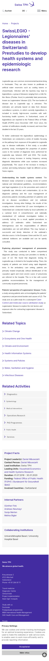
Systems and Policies (15, 361)
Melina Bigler (10, 515)
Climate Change (12, 331)
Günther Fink (10, 506)
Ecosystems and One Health (18, 338)
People (4, 621)
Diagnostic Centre (9, 591)
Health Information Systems (18, 353)
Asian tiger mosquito (10, 599)
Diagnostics (11, 394)
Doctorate (6, 607)
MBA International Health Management (17, 612)
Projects (15, 23)
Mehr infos (24, 653)
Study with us (7, 605)
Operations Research (15, 416)
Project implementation (11, 596)
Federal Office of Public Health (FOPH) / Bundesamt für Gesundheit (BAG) (23, 481)
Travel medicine (8, 588)
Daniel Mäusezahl (31, 459)
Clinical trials (7, 594)
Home (5, 23)
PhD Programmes (14, 423)
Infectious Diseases (14, 375)
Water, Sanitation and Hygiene (19, 368)
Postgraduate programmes (12, 610)
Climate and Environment (17, 346)
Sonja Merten (10, 512)
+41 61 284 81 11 (14, 582)
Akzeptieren (24, 647)
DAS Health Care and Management (15, 615)
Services (10, 437)
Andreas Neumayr (13, 509)
